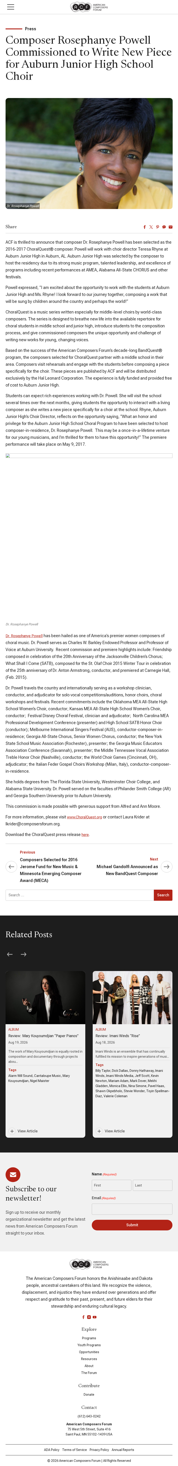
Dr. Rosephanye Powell (24, 636)
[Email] (170, 227)
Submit (132, 1225)
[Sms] (164, 227)
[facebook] (83, 1317)
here (85, 835)
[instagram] (89, 1317)
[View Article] (45, 1054)
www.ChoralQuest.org (84, 817)
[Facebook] (144, 227)
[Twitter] (151, 227)
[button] (11, 7)
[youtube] (94, 1317)
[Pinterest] (157, 227)
